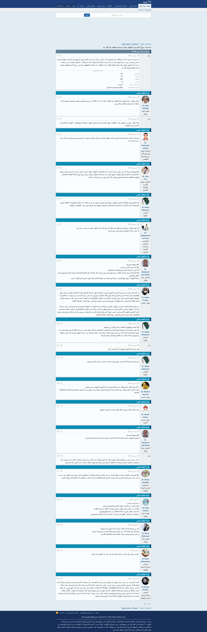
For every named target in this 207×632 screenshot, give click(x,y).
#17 (58, 471)
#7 (57, 224)
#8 (57, 261)
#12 (58, 358)
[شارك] (60, 55)
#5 (57, 168)
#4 (57, 134)
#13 (58, 383)
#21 (58, 578)
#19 (58, 525)
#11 (58, 345)
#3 (57, 119)
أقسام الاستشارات (120, 6)
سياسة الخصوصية (72, 613)
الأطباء (109, 6)
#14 (58, 406)
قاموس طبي (90, 6)
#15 (58, 431)
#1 (57, 55)
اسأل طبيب (133, 6)
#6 (57, 199)
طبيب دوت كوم (144, 6)
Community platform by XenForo (103, 617)
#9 (57, 289)
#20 (58, 550)
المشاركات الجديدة (144, 10)
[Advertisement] (103, 30)
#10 (58, 323)
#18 (58, 499)
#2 (57, 97)
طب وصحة (101, 6)
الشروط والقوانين (86, 613)
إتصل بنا (96, 613)
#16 (58, 456)
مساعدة (62, 613)
